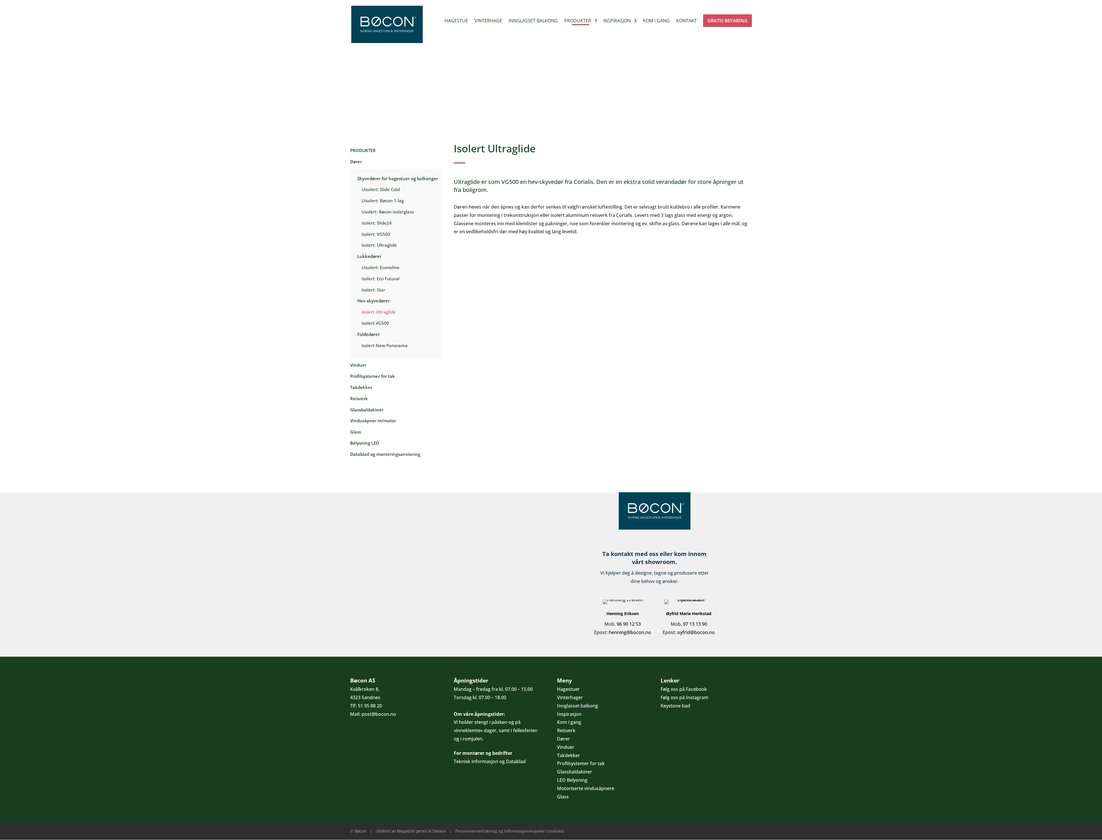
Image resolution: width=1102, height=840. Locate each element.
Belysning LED (364, 443)
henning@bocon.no (630, 632)
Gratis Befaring (727, 21)
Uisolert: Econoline (380, 267)
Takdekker (361, 387)
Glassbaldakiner (366, 410)
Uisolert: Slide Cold (381, 189)
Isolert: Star (373, 290)
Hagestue (456, 21)
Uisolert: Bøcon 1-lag (383, 200)
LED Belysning (572, 780)
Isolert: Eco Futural (380, 278)
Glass (355, 432)
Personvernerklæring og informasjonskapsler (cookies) (509, 831)
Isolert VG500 (375, 323)
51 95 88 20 (370, 706)
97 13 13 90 (695, 624)
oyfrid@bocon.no (696, 632)
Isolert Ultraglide (379, 312)
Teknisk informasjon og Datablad (490, 761)
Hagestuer (568, 689)
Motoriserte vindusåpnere (585, 788)
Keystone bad (675, 706)
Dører (356, 161)
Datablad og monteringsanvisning (385, 454)
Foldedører (368, 334)
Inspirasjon (617, 21)
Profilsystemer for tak (372, 376)
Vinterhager (570, 697)
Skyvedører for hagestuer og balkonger (397, 178)
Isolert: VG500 (376, 234)
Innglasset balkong (533, 21)
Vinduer (358, 365)
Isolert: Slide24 (377, 223)
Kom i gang (656, 21)
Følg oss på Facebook (684, 689)
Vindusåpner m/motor (373, 420)
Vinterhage (488, 21)
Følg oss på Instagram (684, 697)
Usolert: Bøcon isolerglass (388, 212)
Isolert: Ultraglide (379, 245)
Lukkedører (369, 256)
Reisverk (359, 398)
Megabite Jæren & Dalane (421, 831)
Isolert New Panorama (385, 345)
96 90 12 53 (629, 624)
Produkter (577, 21)
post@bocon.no (379, 714)
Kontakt (686, 21)
